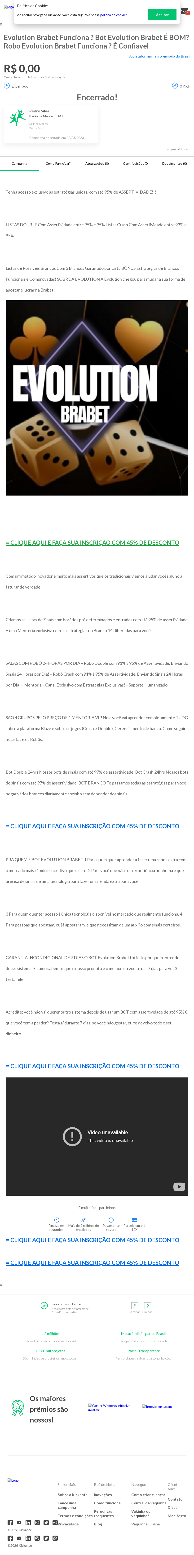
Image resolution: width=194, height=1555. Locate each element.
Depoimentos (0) (174, 163)
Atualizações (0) (97, 163)
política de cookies (114, 15)
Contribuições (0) (136, 163)
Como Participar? (58, 163)
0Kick (185, 86)
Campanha (19, 163)
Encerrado (20, 86)
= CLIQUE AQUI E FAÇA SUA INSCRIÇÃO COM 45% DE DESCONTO (92, 542)
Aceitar (162, 14)
